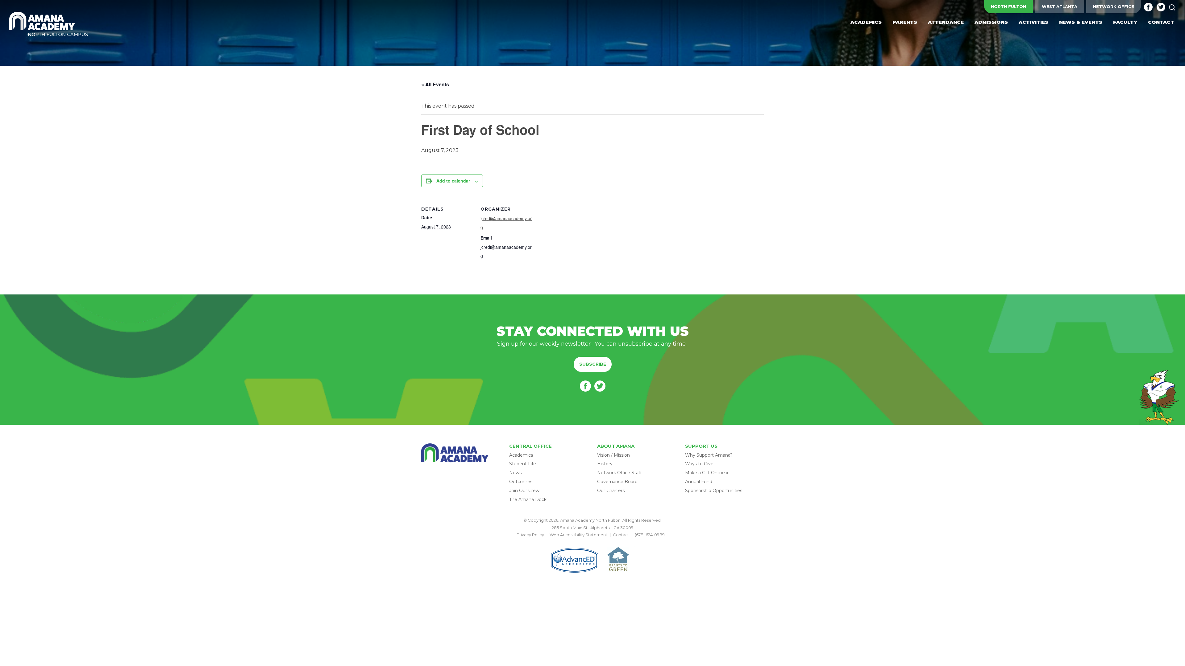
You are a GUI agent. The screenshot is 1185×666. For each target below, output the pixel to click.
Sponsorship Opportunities (713, 490)
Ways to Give (699, 464)
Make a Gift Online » (706, 472)
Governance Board (617, 481)
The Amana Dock (528, 499)
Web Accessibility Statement (578, 534)
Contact (621, 534)
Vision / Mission (613, 455)
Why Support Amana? (709, 455)
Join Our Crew (524, 490)
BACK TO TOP (592, 542)
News (515, 472)
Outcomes (520, 481)
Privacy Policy (530, 534)
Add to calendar (453, 181)
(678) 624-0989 (650, 534)
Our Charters (611, 490)
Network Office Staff (619, 472)
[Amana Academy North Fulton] (48, 24)
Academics (521, 455)
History (605, 464)
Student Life (522, 464)
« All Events (435, 84)
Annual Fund (698, 481)
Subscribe (592, 364)
